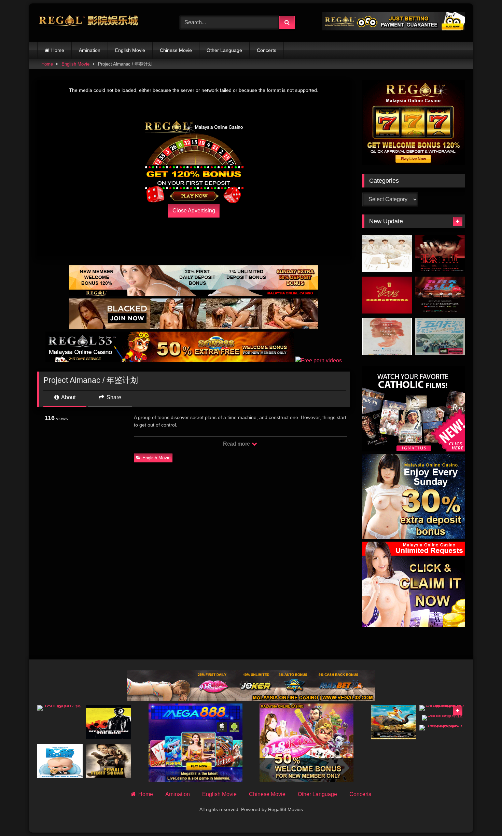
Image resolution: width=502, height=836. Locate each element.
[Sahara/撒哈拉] (442, 718)
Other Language (224, 50)
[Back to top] (480, 815)
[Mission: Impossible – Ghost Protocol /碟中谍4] (442, 708)
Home (57, 50)
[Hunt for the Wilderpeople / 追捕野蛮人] (442, 727)
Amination (89, 50)
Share (113, 397)
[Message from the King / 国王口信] (108, 722)
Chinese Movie (176, 50)
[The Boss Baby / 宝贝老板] (60, 761)
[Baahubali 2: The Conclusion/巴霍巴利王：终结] (393, 722)
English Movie (130, 50)
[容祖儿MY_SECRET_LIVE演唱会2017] (387, 336)
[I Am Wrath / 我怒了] (60, 708)
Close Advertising (193, 210)
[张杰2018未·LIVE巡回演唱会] (440, 253)
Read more (237, 444)
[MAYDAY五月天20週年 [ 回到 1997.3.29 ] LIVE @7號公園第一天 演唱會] (440, 336)
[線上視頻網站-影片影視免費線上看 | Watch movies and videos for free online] (88, 22)
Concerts (266, 50)
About (67, 397)
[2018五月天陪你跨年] (440, 295)
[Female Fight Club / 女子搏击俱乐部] (108, 761)
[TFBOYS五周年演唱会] (387, 253)
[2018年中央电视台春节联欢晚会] (387, 295)
